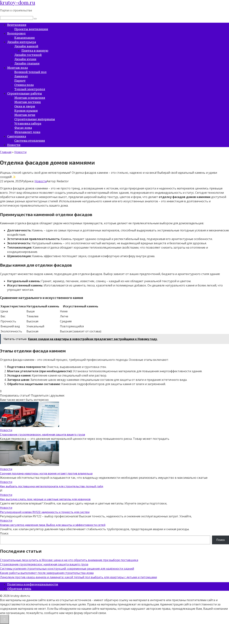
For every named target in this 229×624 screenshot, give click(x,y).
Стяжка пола (24, 85)
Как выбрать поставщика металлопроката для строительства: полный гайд (51, 486)
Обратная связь (19, 588)
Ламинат (21, 76)
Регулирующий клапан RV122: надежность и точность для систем (44, 512)
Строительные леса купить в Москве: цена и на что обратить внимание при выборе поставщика (69, 560)
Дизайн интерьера (21, 42)
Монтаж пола (17, 68)
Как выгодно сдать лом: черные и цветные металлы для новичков (45, 499)
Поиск (4, 533)
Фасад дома (23, 128)
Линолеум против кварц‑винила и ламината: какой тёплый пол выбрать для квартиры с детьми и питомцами (78, 577)
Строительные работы (24, 93)
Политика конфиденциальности (32, 584)
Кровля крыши (26, 110)
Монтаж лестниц (27, 102)
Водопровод (16, 33)
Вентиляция (16, 25)
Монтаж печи (24, 115)
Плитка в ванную (34, 50)
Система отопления (29, 140)
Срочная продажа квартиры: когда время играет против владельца (46, 473)
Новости (13, 145)
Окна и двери (24, 106)
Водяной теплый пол (30, 72)
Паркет (20, 80)
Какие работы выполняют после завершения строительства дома (47, 573)
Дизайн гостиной (28, 55)
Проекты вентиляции (31, 29)
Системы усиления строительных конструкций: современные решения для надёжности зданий (67, 569)
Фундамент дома (27, 132)
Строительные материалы (34, 119)
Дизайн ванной (26, 46)
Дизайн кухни (25, 59)
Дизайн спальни (27, 63)
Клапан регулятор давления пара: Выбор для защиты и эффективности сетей (52, 524)
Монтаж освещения (29, 98)
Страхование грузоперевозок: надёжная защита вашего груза (42, 434)
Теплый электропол (29, 89)
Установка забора (27, 123)
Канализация (24, 37)
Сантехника (16, 136)
